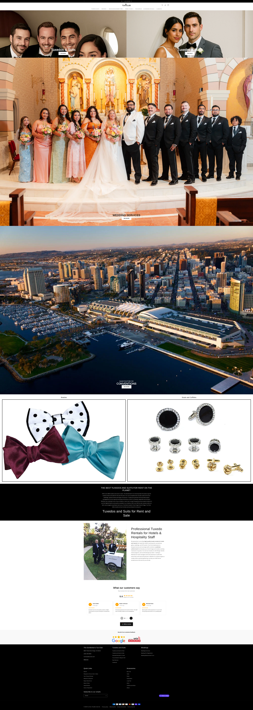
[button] (96, 9)
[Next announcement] (168, 1)
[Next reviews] (131, 618)
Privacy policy (105, 706)
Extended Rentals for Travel (118, 655)
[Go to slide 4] (128, 618)
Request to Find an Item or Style (91, 673)
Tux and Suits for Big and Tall (118, 657)
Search (85, 671)
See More (126, 218)
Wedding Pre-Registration (147, 653)
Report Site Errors (88, 680)
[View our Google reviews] (118, 639)
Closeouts (114, 662)
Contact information (121, 706)
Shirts (128, 683)
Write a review (127, 624)
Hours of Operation (88, 687)
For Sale (190, 53)
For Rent (63, 53)
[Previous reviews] (121, 618)
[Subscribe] (105, 695)
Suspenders (129, 678)
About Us (86, 659)
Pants (128, 676)
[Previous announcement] (84, 1)
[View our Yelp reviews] (134, 639)
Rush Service (115, 660)
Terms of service (131, 706)
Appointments (87, 685)
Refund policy (113, 706)
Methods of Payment (88, 678)
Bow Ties (129, 671)
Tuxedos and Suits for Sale (118, 653)
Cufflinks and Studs (131, 685)
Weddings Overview (145, 650)
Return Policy (87, 683)
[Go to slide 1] (124, 618)
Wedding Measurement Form (147, 655)
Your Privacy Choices (88, 676)
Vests (128, 673)
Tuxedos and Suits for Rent (118, 650)
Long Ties (129, 680)
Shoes (128, 687)
